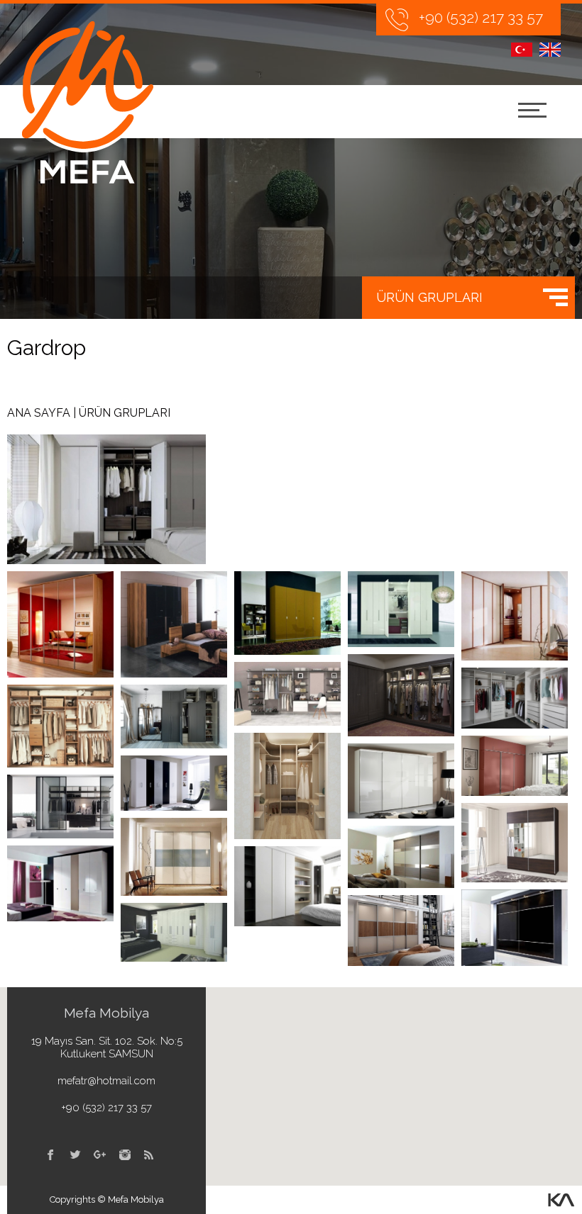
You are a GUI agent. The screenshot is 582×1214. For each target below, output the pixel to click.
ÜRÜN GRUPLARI (429, 297)
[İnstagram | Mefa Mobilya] (124, 1155)
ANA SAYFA (38, 413)
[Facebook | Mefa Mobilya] (50, 1155)
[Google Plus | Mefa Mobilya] (100, 1155)
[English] (550, 50)
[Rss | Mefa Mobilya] (149, 1155)
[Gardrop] (60, 624)
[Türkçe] (521, 50)
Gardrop (46, 347)
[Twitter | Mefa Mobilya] (75, 1155)
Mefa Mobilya (106, 1013)
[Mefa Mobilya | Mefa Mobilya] (87, 102)
